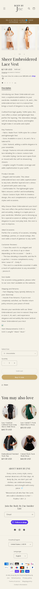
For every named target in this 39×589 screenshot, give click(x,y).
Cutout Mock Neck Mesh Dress (28, 455)
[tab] (6, 88)
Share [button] (6, 385)
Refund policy (16, 578)
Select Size (5, 349)
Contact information (20, 584)
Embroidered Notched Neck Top (10, 455)
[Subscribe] (32, 514)
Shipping (4, 72)
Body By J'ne (15, 575)
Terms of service (14, 581)
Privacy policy (27, 578)
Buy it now (19, 377)
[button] (4, 8)
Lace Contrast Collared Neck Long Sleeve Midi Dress (9, 425)
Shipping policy (27, 581)
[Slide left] (14, 54)
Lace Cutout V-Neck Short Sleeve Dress (28, 424)
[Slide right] (24, 54)
